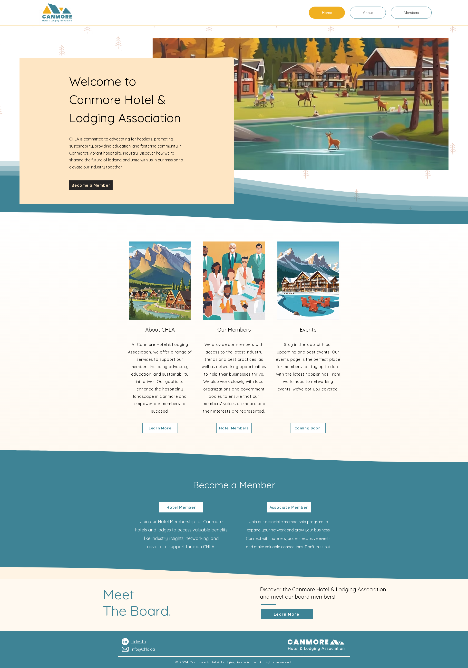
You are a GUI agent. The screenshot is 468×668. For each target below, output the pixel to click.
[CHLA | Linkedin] (125, 641)
